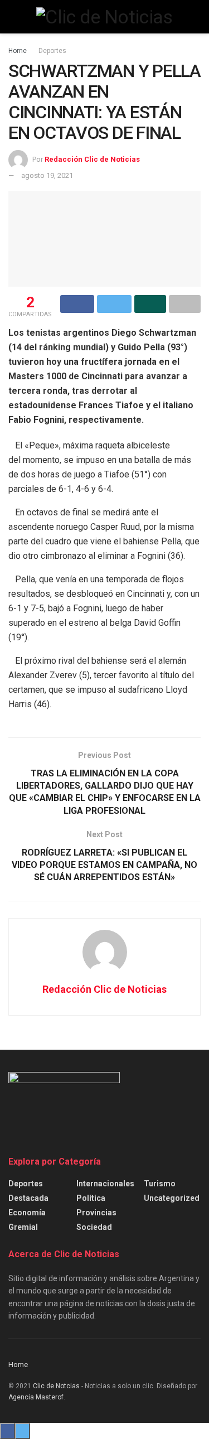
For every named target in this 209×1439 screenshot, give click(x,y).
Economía (27, 1212)
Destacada (28, 1198)
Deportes (52, 51)
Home (17, 51)
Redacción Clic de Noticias (92, 159)
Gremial (23, 1227)
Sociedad (94, 1227)
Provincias (96, 1212)
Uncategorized (172, 1198)
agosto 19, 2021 (47, 175)
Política (90, 1198)
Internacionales (105, 1183)
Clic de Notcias (56, 1386)
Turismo (160, 1183)
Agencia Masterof (36, 1397)
